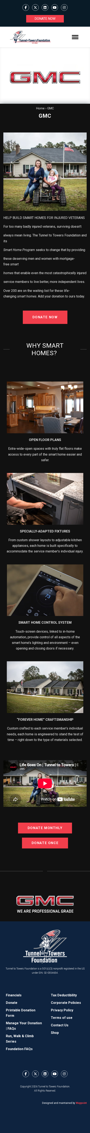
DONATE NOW (45, 317)
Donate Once (45, 843)
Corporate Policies (66, 1003)
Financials (14, 995)
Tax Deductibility (64, 995)
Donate (11, 1003)
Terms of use (61, 1018)
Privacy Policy (62, 1010)
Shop (55, 1033)
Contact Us (59, 1025)
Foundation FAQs (19, 1049)
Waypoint (81, 1103)
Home (40, 108)
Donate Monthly (45, 828)
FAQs (12, 1029)
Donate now (45, 19)
